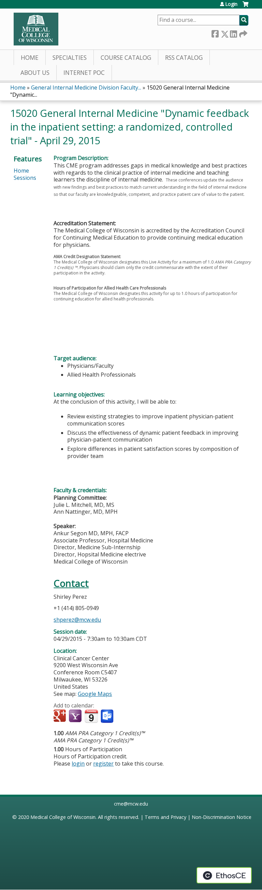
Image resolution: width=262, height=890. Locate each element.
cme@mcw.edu (131, 803)
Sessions (25, 177)
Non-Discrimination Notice (221, 817)
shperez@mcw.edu (77, 619)
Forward (242, 33)
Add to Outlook (108, 716)
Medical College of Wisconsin (63, 817)
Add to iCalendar (91, 716)
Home (30, 58)
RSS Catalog (184, 58)
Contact (71, 583)
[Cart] (245, 7)
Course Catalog (126, 58)
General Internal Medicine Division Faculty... (86, 87)
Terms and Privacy (165, 817)
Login (231, 4)
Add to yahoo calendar (76, 716)
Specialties (70, 58)
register (103, 763)
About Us (34, 73)
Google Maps (95, 694)
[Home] (36, 29)
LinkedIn (233, 33)
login (78, 763)
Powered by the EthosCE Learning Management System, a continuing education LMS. (224, 875)
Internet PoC (84, 73)
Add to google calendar (61, 716)
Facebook (215, 33)
